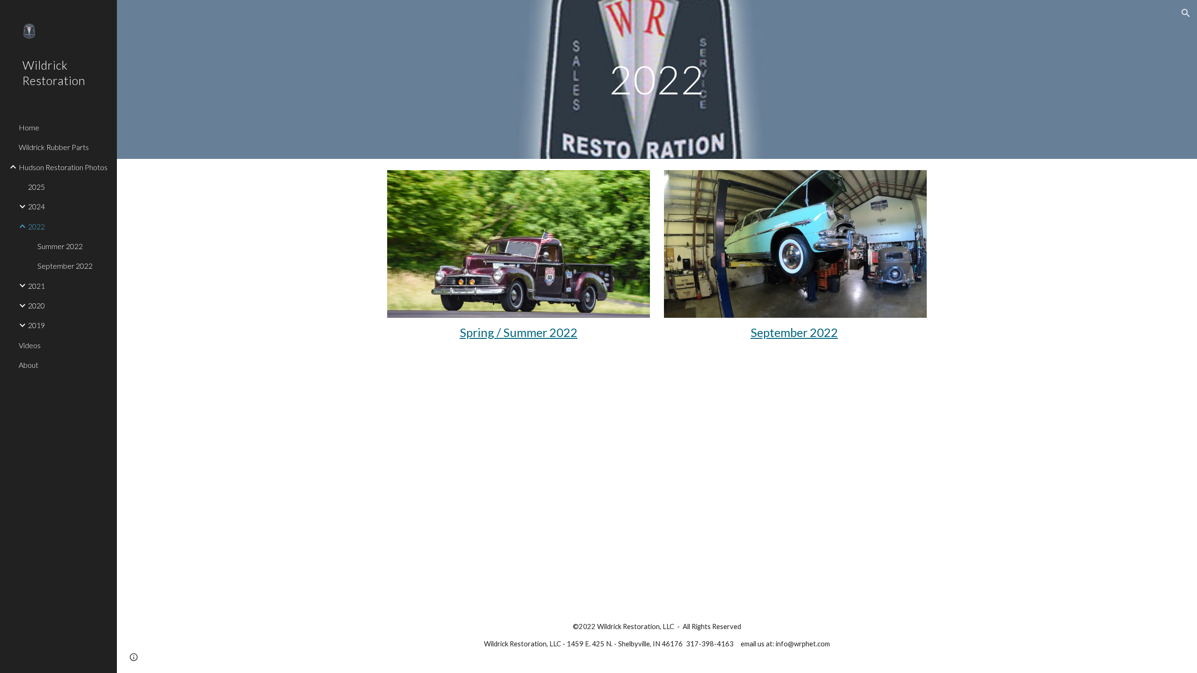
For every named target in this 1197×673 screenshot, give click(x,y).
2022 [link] (36, 226)
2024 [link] (36, 206)
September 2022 (794, 332)
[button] (1186, 13)
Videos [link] (30, 345)
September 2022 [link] (65, 265)
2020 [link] (36, 305)
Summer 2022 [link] (60, 246)
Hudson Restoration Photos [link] (63, 167)
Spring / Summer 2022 (518, 332)
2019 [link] (36, 325)
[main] (657, 79)
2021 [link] (36, 285)
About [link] (28, 364)
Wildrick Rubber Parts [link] (54, 147)
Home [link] (29, 127)
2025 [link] (36, 186)
